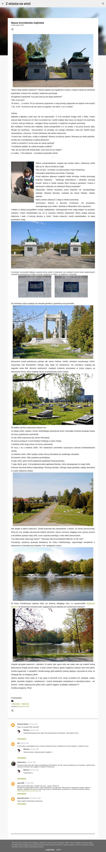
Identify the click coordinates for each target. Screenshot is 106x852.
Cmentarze (16, 704)
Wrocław (25, 704)
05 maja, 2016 (34, 770)
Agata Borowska (23, 798)
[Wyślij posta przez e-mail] (12, 701)
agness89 (20, 783)
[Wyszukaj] (33, 3)
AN (18, 743)
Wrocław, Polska (23, 706)
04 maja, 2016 (33, 724)
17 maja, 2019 (29, 783)
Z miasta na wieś (18, 3)
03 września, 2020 (35, 798)
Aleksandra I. (21, 762)
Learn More (50, 850)
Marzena (26, 730)
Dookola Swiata (22, 724)
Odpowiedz (21, 739)
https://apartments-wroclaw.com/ (28, 791)
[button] (12, 29)
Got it (59, 850)
